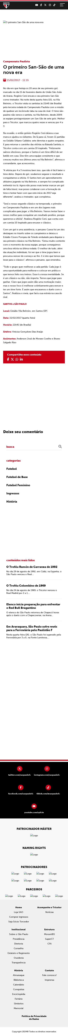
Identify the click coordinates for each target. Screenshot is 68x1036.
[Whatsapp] (16, 359)
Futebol (11, 469)
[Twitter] (45, 5)
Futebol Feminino (18, 485)
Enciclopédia (18, 994)
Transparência (18, 962)
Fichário (19, 999)
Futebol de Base (17, 477)
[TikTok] (54, 5)
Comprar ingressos (18, 917)
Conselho (19, 948)
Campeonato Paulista (16, 61)
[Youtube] (36, 5)
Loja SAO (18, 912)
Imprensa (49, 980)
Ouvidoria (19, 958)
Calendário (18, 984)
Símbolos (18, 1003)
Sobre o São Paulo (18, 934)
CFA (49, 943)
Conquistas (18, 989)
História (11, 501)
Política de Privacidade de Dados (34, 1017)
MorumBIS (49, 934)
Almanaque (18, 975)
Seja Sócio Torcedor (18, 921)
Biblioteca (19, 980)
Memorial (18, 1008)
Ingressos (12, 493)
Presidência (18, 939)
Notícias (49, 912)
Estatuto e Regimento (19, 953)
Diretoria (18, 943)
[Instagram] (50, 5)
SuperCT (49, 939)
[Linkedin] (21, 359)
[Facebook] (41, 5)
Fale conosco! (49, 975)
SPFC (6, 5)
